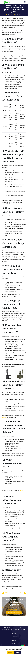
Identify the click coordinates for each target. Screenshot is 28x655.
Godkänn (10, 652)
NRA (20, 256)
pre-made (4, 417)
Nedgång (18, 652)
